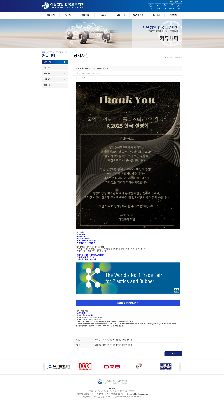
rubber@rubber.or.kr (140, 394)
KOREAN (172, 1)
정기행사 (68, 15)
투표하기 (47, 85)
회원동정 (47, 74)
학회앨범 (47, 79)
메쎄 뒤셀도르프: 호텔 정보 (86, 243)
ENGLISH (179, 1)
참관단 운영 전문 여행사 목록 (86, 241)
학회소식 (47, 68)
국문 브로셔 (81, 237)
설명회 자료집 (81, 234)
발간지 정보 (138, 15)
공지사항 (47, 62)
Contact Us (112, 388)
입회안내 (121, 15)
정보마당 (173, 15)
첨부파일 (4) (80, 77)
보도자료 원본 (81, 313)
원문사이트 (179, 8)
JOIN (164, 8)
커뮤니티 (156, 15)
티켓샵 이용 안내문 (83, 239)
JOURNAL (172, 8)
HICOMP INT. (137, 397)
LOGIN (158, 8)
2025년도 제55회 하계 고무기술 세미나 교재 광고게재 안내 (113, 345)
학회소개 (51, 15)
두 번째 (90, 315)
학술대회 (86, 15)
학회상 (103, 15)
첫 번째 (84, 315)
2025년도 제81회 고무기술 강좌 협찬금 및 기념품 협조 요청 (113, 340)
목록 (173, 354)
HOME (151, 8)
